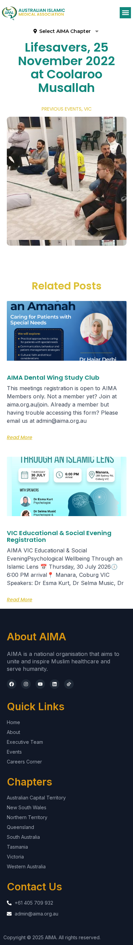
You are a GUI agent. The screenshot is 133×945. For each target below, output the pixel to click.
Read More (19, 437)
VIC (88, 109)
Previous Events (62, 109)
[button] (125, 12)
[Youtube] (40, 684)
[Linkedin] (54, 684)
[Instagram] (26, 684)
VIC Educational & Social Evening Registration (59, 536)
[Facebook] (11, 684)
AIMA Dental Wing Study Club (53, 377)
